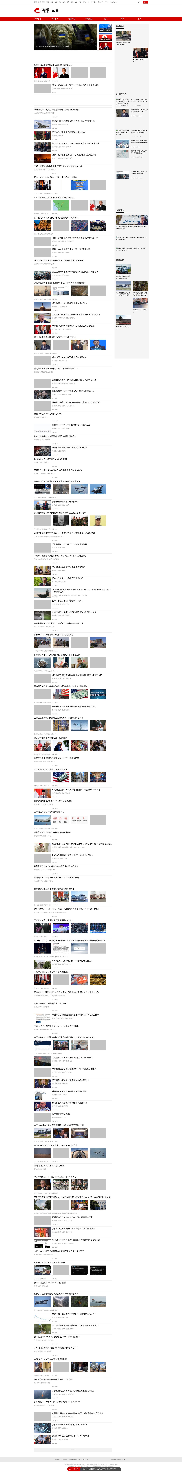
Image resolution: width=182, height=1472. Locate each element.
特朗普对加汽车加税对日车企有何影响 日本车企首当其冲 (76, 314)
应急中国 (100, 2)
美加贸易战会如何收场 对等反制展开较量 (69, 544)
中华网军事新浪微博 (74, 1459)
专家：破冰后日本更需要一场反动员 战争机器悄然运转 (75, 85)
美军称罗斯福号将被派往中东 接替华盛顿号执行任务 (74, 706)
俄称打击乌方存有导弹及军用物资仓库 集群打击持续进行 (76, 402)
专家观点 (88, 19)
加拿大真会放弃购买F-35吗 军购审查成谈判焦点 (54, 197)
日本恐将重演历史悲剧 (61, 1114)
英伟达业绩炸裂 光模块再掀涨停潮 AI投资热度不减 (73, 1229)
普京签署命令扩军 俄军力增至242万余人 (96, 1468)
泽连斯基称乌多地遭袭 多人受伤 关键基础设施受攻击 (56, 878)
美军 (122, 19)
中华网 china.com (42, 10)
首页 (35, 2)
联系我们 (83, 1467)
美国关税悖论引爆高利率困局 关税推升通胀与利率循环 (75, 272)
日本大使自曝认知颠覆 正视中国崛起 (67, 578)
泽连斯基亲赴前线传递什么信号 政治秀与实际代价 (73, 391)
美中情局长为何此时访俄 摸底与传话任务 (69, 357)
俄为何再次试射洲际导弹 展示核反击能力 (69, 303)
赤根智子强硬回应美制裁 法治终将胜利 (50, 1003)
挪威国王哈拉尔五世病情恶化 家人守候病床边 (71, 425)
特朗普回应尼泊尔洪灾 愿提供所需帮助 (68, 567)
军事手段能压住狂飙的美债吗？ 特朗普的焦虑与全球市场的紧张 (61, 686)
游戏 (60, 2)
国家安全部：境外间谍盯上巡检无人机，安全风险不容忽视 (58, 718)
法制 (88, 2)
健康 (76, 2)
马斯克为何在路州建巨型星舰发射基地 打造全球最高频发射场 (60, 283)
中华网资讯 (65, 1459)
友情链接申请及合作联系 (118, 1459)
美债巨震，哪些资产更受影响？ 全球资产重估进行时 (74, 1314)
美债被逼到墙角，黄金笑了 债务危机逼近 (51, 972)
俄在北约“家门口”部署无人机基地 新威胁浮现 (53, 801)
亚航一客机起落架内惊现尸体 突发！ (67, 601)
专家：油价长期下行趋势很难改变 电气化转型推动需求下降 (59, 1251)
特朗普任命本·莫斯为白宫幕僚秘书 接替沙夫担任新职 (56, 758)
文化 (64, 2)
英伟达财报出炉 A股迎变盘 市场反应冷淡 (69, 1425)
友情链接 (104, 1467)
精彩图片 (54, 19)
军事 (43, 2)
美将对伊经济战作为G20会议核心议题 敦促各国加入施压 (58, 470)
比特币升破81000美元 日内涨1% (48, 414)
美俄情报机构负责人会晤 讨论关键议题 (50, 1359)
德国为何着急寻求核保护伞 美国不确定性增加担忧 (73, 121)
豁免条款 (99, 1467)
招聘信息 (88, 1467)
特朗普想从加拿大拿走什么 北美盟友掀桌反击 (53, 65)
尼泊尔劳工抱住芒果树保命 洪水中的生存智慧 (53, 1379)
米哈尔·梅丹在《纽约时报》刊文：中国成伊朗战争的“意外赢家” (139, 142)
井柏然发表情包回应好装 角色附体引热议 (69, 1091)
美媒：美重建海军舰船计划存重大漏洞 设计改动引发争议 (58, 166)
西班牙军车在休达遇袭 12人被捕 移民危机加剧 (53, 635)
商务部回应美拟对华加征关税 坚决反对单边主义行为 (56, 1348)
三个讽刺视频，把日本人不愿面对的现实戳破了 (139, 172)
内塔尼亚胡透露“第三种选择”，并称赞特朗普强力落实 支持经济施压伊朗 (64, 533)
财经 (47, 2)
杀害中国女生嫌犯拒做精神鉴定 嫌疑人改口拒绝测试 (74, 612)
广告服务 (77, 1467)
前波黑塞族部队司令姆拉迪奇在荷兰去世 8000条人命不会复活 (60, 513)
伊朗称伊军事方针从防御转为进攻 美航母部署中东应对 (57, 655)
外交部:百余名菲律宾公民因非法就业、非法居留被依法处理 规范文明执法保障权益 (139, 100)
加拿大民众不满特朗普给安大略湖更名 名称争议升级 (74, 380)
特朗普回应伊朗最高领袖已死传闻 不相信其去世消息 (74, 1069)
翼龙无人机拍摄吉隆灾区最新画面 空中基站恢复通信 (56, 1294)
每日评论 (71, 19)
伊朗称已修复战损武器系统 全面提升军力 (69, 1103)
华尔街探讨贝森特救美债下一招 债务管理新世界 (72, 961)
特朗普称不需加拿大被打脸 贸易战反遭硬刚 (70, 1080)
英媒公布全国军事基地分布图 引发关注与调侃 (71, 249)
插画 (72, 2)
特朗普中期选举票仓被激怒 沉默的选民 (50, 738)
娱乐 (51, 2)
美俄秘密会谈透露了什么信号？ (65, 502)
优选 (84, 2)
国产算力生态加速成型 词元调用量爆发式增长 (53, 920)
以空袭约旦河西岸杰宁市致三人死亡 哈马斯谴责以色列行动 (59, 260)
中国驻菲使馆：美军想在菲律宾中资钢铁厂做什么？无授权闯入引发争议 (64, 1037)
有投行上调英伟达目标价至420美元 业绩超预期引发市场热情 (77, 1413)
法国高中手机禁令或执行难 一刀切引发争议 (70, 1436)
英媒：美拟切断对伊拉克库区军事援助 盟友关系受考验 (75, 238)
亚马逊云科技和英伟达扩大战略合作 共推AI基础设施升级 (76, 1240)
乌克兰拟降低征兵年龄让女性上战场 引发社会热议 (55, 1177)
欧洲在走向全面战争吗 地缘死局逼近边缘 (69, 448)
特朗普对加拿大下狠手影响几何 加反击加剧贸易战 (73, 326)
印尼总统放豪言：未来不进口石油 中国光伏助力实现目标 (76, 790)
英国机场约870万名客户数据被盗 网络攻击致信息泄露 (57, 1337)
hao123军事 (85, 1459)
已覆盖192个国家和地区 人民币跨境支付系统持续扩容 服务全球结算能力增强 (66, 992)
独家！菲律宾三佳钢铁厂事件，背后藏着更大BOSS (139, 152)
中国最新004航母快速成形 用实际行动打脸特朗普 (139, 131)
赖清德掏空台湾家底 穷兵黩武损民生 (49, 1166)
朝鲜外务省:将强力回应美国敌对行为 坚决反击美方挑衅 (75, 1015)
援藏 (68, 2)
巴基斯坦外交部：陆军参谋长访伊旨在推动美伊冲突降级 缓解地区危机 (82, 844)
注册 (139, 2)
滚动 (139, 19)
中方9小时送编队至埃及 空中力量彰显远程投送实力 (55, 1145)
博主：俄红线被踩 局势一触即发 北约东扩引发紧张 (55, 177)
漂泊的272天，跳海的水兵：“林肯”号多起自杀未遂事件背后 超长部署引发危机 (67, 909)
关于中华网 (71, 1467)
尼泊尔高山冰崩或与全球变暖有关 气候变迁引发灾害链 (57, 1402)
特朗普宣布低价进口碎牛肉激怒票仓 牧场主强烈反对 (56, 866)
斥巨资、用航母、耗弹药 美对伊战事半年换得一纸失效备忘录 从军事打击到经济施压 (69, 940)
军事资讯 (38, 19)
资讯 (39, 2)
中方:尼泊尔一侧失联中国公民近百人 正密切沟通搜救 (56, 1026)
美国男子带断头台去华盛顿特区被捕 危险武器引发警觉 (75, 1325)
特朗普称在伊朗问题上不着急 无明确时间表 (52, 832)
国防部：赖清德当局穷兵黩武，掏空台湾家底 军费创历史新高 (60, 556)
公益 (80, 2)
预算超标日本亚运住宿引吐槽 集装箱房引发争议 (54, 889)
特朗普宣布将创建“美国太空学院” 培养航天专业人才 (56, 369)
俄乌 (105, 19)
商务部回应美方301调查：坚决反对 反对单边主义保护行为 (58, 623)
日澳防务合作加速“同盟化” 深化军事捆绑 (51, 459)
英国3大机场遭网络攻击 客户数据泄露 (50, 1283)
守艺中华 (93, 2)
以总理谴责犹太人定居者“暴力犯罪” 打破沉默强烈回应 (57, 110)
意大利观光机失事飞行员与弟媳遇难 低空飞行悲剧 (73, 1391)
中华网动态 (110, 1467)
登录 (145, 2)
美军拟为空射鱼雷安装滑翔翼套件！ (49, 812)
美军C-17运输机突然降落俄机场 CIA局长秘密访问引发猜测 (59, 1125)
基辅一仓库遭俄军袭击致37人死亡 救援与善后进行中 (74, 155)
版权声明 (93, 1467)
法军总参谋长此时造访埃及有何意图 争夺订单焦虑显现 (57, 481)
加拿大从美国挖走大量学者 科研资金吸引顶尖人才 (55, 436)
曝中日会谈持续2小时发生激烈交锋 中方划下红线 (55, 337)
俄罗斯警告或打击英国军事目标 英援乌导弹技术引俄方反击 (77, 675)
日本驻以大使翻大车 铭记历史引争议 (49, 1262)
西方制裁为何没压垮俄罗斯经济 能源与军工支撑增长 (56, 218)
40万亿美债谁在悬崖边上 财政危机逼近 (50, 769)
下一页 (73, 1449)
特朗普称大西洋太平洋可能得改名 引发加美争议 (72, 1057)
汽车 (56, 2)
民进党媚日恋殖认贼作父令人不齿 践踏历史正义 (72, 1217)
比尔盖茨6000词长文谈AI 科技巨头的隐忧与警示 (72, 855)
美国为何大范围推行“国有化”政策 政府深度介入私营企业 (76, 143)
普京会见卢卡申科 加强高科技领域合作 (68, 132)
